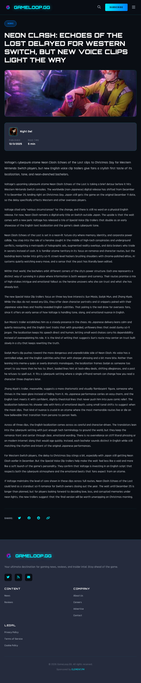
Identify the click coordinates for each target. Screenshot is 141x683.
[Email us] (28, 577)
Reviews (8, 602)
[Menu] (134, 7)
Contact (77, 615)
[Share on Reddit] (38, 518)
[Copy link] (48, 518)
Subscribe (116, 7)
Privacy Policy (11, 632)
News (7, 595)
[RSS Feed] (18, 577)
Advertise (78, 609)
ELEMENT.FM (78, 669)
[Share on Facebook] (29, 518)
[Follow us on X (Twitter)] (8, 577)
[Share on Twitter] (19, 518)
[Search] (99, 7)
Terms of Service (13, 639)
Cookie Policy (11, 645)
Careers (77, 602)
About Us (78, 595)
